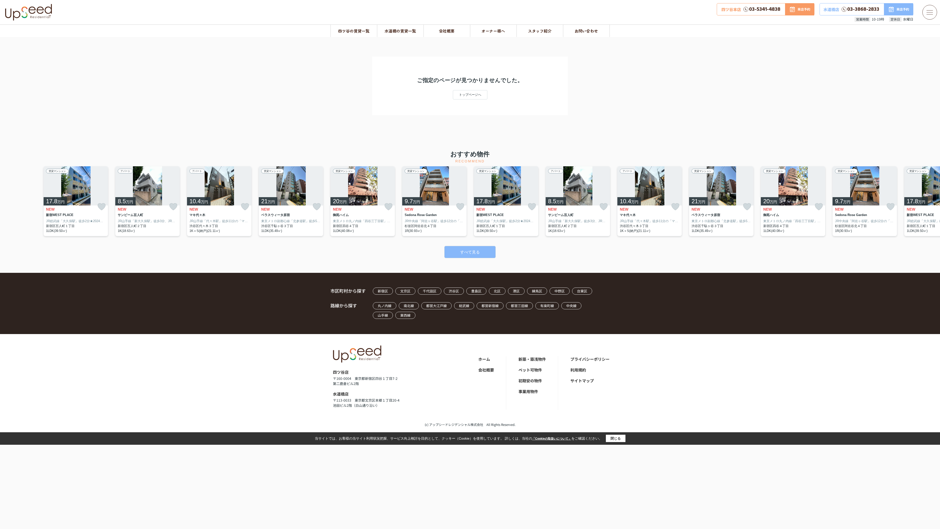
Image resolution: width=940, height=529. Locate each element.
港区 (516, 291)
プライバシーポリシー (590, 359)
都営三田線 (519, 305)
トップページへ (470, 94)
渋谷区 (454, 291)
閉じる (616, 438)
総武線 (464, 305)
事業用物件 (528, 391)
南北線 (409, 305)
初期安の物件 (530, 381)
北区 (497, 291)
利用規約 (578, 370)
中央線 (571, 305)
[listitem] (363, 201)
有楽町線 (547, 305)
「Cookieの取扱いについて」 (551, 438)
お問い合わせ (586, 31)
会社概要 (447, 31)
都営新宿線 (490, 305)
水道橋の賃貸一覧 (400, 31)
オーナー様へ (493, 31)
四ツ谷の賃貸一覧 (353, 31)
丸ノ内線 (384, 305)
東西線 (405, 315)
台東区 (582, 291)
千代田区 (429, 291)
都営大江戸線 (436, 305)
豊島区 (476, 291)
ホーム (484, 359)
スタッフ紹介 (540, 31)
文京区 (405, 291)
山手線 (383, 315)
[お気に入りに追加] (102, 206)
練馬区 (537, 291)
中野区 (559, 291)
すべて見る (470, 252)
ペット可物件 (530, 370)
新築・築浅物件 (532, 359)
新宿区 (383, 291)
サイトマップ (582, 381)
